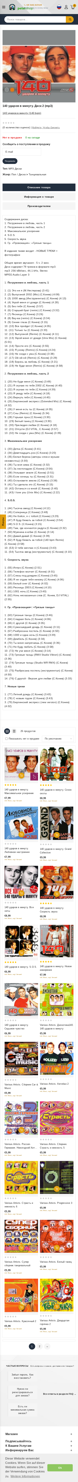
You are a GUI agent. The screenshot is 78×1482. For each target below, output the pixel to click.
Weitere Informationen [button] (25, 1476)
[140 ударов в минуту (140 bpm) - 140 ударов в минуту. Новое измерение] (56, 941)
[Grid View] (7, 731)
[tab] (39, 187)
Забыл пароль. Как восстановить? (22, 1376)
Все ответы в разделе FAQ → (59, 1394)
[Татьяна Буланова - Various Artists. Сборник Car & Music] (21, 1058)
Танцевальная (37, 174)
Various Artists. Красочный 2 (20, 1321)
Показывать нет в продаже (24, 738)
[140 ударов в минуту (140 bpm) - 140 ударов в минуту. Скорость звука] (56, 882)
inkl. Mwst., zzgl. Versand (13, 801)
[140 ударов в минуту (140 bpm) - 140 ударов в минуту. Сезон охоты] (56, 764)
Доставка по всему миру (37, 8)
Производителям (39, 206)
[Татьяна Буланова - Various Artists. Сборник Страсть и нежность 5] (56, 1118)
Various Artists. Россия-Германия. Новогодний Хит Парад (20, 1148)
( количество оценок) (16, 127)
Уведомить (10, 161)
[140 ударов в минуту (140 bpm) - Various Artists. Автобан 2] (56, 1058)
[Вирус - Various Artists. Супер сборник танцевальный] (21, 1236)
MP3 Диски (15, 168)
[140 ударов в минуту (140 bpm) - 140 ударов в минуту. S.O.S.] (21, 941)
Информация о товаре (39, 196)
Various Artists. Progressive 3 (56, 1203)
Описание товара (39, 187)
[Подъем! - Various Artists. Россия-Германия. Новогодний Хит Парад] (21, 1118)
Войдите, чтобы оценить (46, 127)
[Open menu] (4, 7)
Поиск (70, 19)
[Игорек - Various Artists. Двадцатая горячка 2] (56, 1295)
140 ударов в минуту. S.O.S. (21, 967)
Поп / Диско (18, 174)
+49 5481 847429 (34, 5)
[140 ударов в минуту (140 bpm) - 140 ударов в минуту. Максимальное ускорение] (21, 764)
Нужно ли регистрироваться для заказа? (22, 1392)
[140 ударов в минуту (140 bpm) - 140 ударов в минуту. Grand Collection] (56, 823)
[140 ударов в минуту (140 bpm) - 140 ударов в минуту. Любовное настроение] (21, 823)
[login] (66, 7)
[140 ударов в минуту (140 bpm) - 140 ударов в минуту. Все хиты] (21, 882)
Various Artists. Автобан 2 (54, 1083)
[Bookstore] (21, 7)
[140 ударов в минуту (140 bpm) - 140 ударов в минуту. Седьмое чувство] (21, 999)
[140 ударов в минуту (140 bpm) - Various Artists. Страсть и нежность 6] (21, 1177)
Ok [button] (60, 1467)
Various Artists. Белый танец (56, 1261)
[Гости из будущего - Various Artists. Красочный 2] (21, 1295)
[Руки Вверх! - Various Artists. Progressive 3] (56, 1177)
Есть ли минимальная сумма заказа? (22, 1409)
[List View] (14, 731)
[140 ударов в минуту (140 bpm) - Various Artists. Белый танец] (56, 1236)
